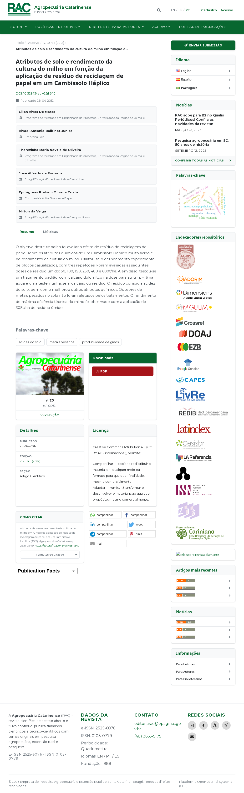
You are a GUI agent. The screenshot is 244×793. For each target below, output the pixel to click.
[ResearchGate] (226, 725)
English (186, 71)
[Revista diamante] (197, 554)
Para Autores (185, 671)
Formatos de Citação (50, 554)
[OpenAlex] (183, 479)
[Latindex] (194, 434)
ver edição (50, 415)
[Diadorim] (189, 283)
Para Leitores (185, 664)
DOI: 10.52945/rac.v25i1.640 (36, 93)
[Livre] (190, 400)
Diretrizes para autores (114, 27)
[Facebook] (203, 725)
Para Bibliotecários (189, 679)
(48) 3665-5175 (147, 736)
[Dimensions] (194, 298)
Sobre (16, 27)
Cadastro (209, 10)
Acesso (227, 10)
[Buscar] (159, 10)
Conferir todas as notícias (199, 160)
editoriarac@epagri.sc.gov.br (157, 726)
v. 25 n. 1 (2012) (54, 43)
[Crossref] (190, 325)
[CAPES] (190, 381)
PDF (103, 371)
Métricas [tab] (50, 232)
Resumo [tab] (27, 232)
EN (173, 10)
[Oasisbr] (190, 447)
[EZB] (189, 350)
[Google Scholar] (188, 371)
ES (180, 10)
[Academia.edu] (215, 725)
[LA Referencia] (194, 460)
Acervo (159, 27)
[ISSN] (194, 494)
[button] (105, 515)
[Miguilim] (194, 311)
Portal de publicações (203, 27)
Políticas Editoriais (56, 27)
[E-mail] (192, 737)
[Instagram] (192, 725)
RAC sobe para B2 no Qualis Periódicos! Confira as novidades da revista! (199, 119)
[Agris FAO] (185, 268)
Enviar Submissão (205, 45)
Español (186, 79)
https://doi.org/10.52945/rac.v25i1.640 (57, 545)
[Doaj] (195, 337)
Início (20, 43)
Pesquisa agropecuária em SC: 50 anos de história (202, 142)
